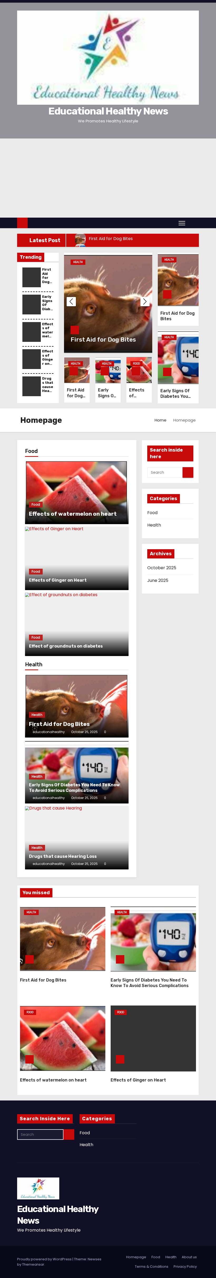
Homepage (136, 1257)
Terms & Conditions (151, 1266)
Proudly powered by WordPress (44, 1259)
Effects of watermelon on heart (47, 334)
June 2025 (157, 580)
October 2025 (161, 568)
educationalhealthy (49, 732)
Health (78, 262)
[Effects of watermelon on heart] (77, 492)
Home (160, 420)
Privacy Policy (185, 1266)
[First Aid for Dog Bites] (77, 706)
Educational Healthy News (108, 111)
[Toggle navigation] (182, 223)
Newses (94, 1259)
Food (136, 364)
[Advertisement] (108, 178)
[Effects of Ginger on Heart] (77, 558)
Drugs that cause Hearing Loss (47, 388)
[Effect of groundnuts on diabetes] (77, 624)
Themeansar (33, 1264)
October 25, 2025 (84, 732)
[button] (193, 222)
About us (189, 1257)
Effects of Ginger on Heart (47, 359)
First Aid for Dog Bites (47, 277)
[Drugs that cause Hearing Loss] (77, 837)
